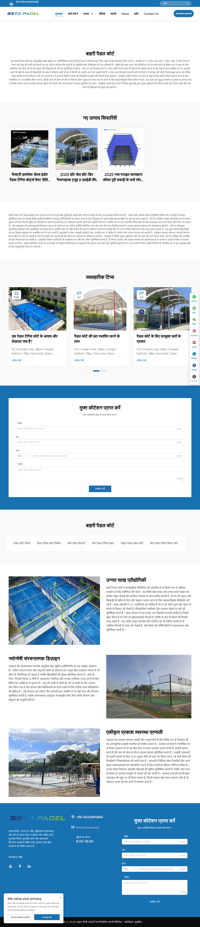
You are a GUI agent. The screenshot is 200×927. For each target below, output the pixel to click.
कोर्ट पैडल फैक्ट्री (76, 543)
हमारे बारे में (73, 13)
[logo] (37, 817)
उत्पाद (86, 13)
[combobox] (23, 456)
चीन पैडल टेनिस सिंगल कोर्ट (164, 543)
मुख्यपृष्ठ (59, 13)
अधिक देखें (16, 360)
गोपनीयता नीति (15, 857)
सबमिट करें (100, 488)
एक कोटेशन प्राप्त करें (184, 13)
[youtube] (10, 866)
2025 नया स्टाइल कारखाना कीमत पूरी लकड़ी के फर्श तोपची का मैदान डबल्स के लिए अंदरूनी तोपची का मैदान (123, 177)
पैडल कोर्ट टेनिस (22, 543)
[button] (96, 371)
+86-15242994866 (89, 817)
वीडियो (102, 13)
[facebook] (20, 866)
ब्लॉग (136, 13)
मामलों (113, 13)
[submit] (188, 3)
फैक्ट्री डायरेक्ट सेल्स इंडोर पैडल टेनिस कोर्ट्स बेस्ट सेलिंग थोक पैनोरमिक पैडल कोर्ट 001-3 (30, 177)
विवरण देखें (30, 148)
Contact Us (151, 13)
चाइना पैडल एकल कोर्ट (132, 543)
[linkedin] (29, 866)
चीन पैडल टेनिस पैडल (103, 543)
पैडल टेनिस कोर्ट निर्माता (49, 543)
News (125, 13)
